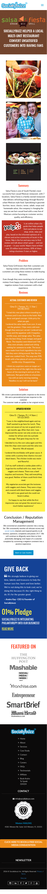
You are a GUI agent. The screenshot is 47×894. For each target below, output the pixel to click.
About (22, 742)
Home (22, 738)
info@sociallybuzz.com (24, 798)
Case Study (25, 750)
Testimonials (25, 770)
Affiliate (23, 774)
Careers (23, 762)
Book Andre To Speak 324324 (25, 781)
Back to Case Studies (23, 552)
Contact (23, 754)
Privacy (39, 871)
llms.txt (23, 878)
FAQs (22, 766)
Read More (8, 629)
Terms (23, 874)
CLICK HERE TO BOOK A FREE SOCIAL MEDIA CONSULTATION (23, 843)
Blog (22, 758)
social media (9, 531)
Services (23, 746)
